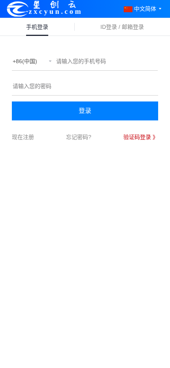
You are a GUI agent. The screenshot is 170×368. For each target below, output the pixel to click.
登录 (85, 110)
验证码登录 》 (140, 137)
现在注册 (23, 137)
